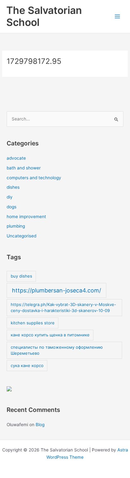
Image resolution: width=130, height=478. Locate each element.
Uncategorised (21, 235)
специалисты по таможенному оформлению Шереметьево (57, 350)
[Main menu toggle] (117, 16)
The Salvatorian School (44, 16)
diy (10, 196)
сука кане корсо (27, 365)
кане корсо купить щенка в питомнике (50, 334)
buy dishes (21, 276)
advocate (16, 158)
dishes (13, 187)
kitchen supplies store (33, 322)
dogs (11, 206)
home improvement (26, 216)
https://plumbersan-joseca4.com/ (56, 290)
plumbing (16, 226)
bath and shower (24, 167)
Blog (40, 424)
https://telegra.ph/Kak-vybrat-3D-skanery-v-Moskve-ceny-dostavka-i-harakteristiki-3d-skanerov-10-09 (63, 307)
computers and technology (34, 177)
